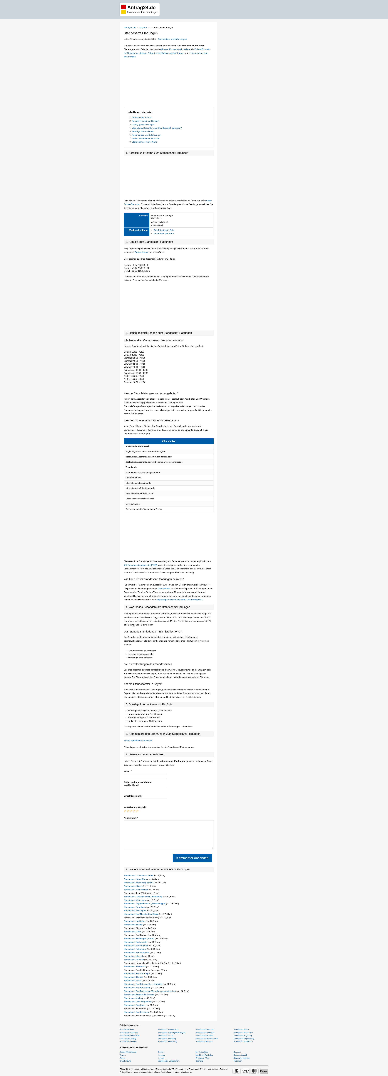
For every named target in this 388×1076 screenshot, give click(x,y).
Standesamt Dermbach (135, 907)
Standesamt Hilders (133, 886)
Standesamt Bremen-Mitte (168, 1030)
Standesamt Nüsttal (133, 924)
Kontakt (202, 1069)
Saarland (199, 1061)
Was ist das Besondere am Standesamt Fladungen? (157, 128)
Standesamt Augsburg (243, 1036)
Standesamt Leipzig (128, 1039)
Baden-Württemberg (128, 1052)
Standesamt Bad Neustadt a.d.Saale (141, 914)
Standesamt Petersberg (135, 949)
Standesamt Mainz (241, 1030)
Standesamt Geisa (133, 931)
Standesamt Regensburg (244, 1039)
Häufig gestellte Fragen (143, 124)
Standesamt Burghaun (135, 1005)
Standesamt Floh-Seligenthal (138, 1001)
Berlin (122, 1058)
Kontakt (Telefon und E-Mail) (145, 121)
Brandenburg (125, 1061)
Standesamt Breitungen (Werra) (139, 938)
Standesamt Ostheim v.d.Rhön (139, 875)
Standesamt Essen (165, 1036)
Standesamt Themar (134, 977)
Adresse (164, 49)
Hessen (161, 1058)
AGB (172, 1069)
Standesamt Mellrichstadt (136, 889)
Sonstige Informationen (143, 131)
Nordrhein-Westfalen (204, 1055)
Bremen (161, 1052)
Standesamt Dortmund (205, 1030)
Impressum (137, 1069)
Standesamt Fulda (133, 980)
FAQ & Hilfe (125, 1069)
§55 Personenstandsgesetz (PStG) (141, 565)
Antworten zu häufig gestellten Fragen (166, 53)
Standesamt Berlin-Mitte (129, 1036)
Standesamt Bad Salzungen (137, 973)
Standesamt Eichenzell (135, 966)
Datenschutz (148, 1069)
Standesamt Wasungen (135, 910)
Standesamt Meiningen (135, 900)
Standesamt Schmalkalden (137, 952)
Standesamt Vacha (133, 998)
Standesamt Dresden (204, 1036)
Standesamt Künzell (133, 956)
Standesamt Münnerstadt (136, 945)
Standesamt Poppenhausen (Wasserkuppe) (145, 903)
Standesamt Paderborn (243, 1042)
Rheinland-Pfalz (202, 1058)
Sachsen (237, 1052)
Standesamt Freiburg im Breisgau (171, 1033)
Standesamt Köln (127, 1030)
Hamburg (161, 1055)
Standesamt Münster (204, 1042)
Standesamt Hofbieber (135, 921)
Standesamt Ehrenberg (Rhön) (139, 882)
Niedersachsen (202, 1052)
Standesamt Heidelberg (167, 1042)
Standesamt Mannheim (243, 1033)
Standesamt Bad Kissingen (137, 1012)
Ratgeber (224, 1069)
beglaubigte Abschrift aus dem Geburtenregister (179, 599)
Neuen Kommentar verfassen (146, 138)
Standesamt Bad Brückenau (137, 987)
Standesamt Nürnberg (167, 1039)
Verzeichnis (213, 1069)
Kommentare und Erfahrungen (172, 39)
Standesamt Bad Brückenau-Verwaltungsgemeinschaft (150, 991)
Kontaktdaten (163, 588)
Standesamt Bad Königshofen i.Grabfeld (143, 984)
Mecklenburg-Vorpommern (169, 1061)
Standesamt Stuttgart (128, 1042)
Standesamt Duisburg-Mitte (207, 1039)
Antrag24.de (129, 27)
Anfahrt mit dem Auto (164, 230)
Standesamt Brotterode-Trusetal (139, 994)
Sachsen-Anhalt (240, 1055)
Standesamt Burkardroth (136, 942)
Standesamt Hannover (129, 1033)
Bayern (143, 27)
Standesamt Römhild (134, 959)
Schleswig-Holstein (241, 1058)
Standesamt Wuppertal (205, 1033)
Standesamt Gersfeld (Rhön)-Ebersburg (143, 896)
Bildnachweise (162, 1069)
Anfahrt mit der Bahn (164, 233)
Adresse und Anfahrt (141, 117)
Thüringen (238, 1061)
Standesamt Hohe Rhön (135, 879)
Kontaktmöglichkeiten (179, 49)
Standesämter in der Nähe (144, 142)
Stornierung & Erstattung (187, 1069)
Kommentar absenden (192, 858)
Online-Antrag (141, 252)
